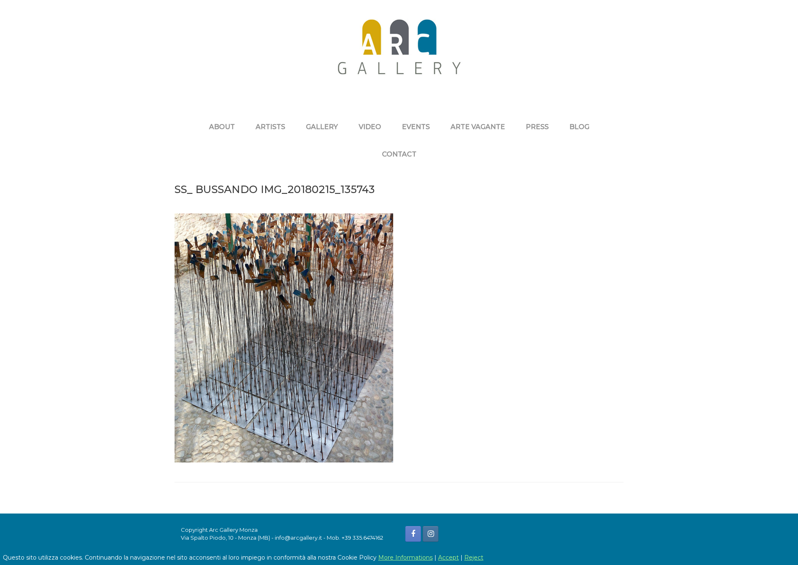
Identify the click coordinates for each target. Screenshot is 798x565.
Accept (448, 557)
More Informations (405, 557)
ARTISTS (270, 127)
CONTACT (399, 154)
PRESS (537, 127)
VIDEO (370, 127)
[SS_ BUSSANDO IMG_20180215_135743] (284, 460)
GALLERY (322, 127)
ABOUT (222, 127)
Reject (473, 557)
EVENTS (416, 127)
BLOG (579, 127)
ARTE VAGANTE (478, 127)
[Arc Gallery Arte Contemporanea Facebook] (413, 534)
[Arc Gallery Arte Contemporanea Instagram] (430, 534)
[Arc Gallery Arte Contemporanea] (399, 53)
